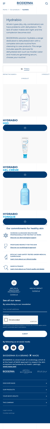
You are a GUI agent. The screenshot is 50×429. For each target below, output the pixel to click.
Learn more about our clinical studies (23, 259)
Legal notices (7, 410)
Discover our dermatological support (23, 237)
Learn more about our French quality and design (27, 269)
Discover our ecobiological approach (23, 247)
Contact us (14, 294)
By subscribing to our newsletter (17, 304)
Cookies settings (8, 413)
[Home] (25, 3)
